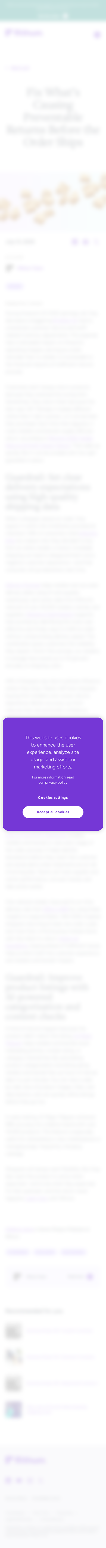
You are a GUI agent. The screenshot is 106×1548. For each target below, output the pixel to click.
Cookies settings (53, 798)
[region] (53, 773)
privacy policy (56, 782)
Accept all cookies (53, 812)
